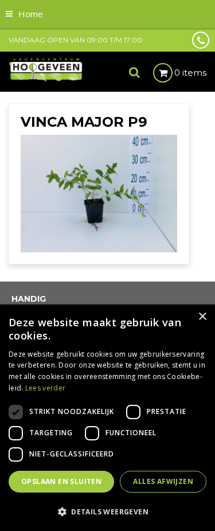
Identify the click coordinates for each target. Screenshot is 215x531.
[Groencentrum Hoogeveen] (46, 69)
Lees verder (45, 388)
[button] (107, 511)
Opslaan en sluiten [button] (61, 481)
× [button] (202, 317)
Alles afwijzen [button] (163, 481)
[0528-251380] (200, 40)
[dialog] (107, 417)
